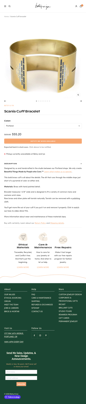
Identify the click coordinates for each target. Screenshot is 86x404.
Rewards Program (68, 314)
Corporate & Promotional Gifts (68, 299)
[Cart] (81, 6)
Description (10, 163)
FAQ (33, 294)
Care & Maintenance (41, 298)
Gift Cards (64, 318)
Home (6, 16)
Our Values (9, 294)
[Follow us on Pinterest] (46, 335)
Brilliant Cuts (65, 307)
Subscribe (21, 384)
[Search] (9, 6)
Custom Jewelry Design (70, 294)
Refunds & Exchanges (42, 304)
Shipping (35, 301)
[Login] (76, 6)
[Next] (81, 101)
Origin (7, 301)
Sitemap (35, 308)
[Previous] (5, 101)
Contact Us (37, 311)
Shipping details (57, 223)
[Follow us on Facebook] (34, 335)
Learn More (23, 267)
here (64, 216)
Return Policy (40, 223)
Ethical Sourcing (12, 298)
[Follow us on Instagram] (40, 335)
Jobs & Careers (11, 308)
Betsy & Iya (9, 105)
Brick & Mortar (11, 311)
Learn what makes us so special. (58, 171)
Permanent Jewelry (68, 321)
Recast (62, 304)
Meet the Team (11, 304)
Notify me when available (43, 141)
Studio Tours (65, 311)
